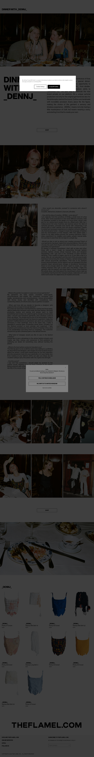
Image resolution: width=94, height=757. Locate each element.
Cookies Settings (40, 86)
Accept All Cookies (53, 86)
